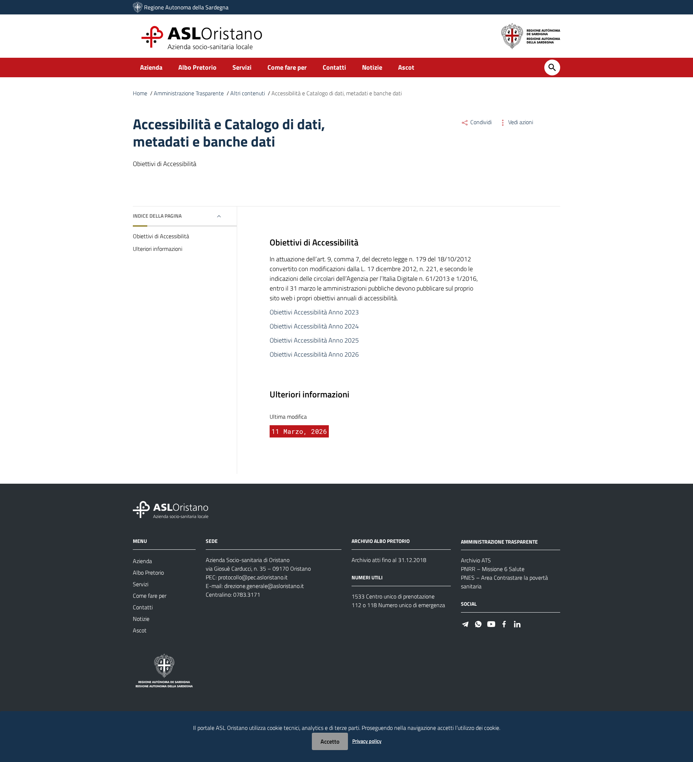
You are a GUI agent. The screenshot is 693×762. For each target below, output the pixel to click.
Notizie (372, 67)
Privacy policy (367, 741)
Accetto (330, 741)
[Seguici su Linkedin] (517, 623)
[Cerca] (552, 67)
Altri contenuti (247, 93)
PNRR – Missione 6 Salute (492, 569)
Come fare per (287, 67)
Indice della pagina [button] (157, 215)
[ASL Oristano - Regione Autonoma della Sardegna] (171, 509)
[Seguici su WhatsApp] (478, 623)
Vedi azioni (520, 122)
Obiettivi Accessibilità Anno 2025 (314, 340)
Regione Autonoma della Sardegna (186, 7)
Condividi (480, 122)
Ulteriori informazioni (157, 248)
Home (140, 93)
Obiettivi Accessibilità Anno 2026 (314, 354)
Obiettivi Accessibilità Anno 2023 (314, 312)
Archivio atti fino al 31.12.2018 (389, 560)
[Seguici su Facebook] (504, 623)
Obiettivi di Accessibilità (161, 236)
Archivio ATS (476, 560)
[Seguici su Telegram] (465, 623)
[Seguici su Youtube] (491, 623)
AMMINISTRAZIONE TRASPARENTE (499, 541)
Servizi (242, 67)
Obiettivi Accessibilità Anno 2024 (314, 326)
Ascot (406, 67)
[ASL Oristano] (138, 7)
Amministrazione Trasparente (189, 93)
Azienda (151, 67)
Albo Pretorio (197, 67)
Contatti (334, 67)
